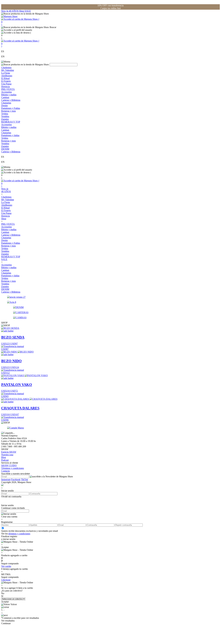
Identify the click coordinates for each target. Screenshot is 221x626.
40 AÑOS (14, 11)
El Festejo (6, 81)
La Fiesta (5, 73)
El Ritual (5, 78)
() (20, 22)
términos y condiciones (19, 533)
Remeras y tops (8, 111)
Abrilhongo (6, 75)
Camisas (5, 97)
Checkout (5, 579)
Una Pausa (6, 83)
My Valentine (7, 70)
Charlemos (6, 67)
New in (5, 11)
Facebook (15, 479)
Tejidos (4, 113)
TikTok (24, 479)
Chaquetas (6, 102)
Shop (22, 11)
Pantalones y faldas (10, 135)
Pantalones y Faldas (10, 108)
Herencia (5, 86)
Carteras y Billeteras (10, 100)
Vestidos (5, 116)
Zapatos (5, 119)
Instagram (6, 479)
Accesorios (6, 92)
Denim (4, 105)
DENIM (5, 149)
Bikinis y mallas (8, 94)
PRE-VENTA (8, 89)
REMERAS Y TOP (10, 121)
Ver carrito (6, 566)
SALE (28, 11)
